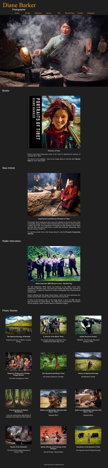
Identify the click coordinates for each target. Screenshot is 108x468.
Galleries (38, 13)
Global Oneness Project (88, 336)
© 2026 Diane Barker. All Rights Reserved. (54, 464)
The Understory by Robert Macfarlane (18, 411)
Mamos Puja (69, 13)
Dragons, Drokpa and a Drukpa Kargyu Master (19, 374)
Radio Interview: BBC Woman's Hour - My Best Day (54, 283)
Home (17, 13)
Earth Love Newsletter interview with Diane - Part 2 (88, 411)
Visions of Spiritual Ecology (88, 373)
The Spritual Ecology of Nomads (18, 336)
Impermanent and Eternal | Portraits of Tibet (54, 219)
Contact (80, 13)
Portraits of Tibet (54, 151)
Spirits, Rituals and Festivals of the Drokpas (53, 447)
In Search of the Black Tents (53, 336)
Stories (48, 13)
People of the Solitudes (18, 447)
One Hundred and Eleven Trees (53, 373)
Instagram (91, 13)
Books (27, 13)
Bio (59, 13)
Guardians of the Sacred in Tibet (88, 447)
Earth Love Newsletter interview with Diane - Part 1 (53, 411)
